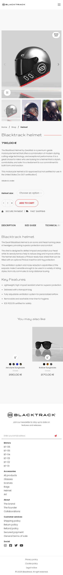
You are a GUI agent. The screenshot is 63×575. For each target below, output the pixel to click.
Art (5, 494)
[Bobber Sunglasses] (47, 344)
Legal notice (31, 567)
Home (5, 127)
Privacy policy (31, 559)
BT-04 (7, 454)
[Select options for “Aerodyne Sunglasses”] (15, 357)
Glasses (15, 371)
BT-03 (7, 458)
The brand (9, 503)
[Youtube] (21, 545)
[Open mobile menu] (59, 5)
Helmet (24, 127)
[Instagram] (5, 545)
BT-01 (6, 465)
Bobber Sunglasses (47, 368)
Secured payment (14, 532)
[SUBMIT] (55, 436)
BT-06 (7, 446)
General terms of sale (16, 536)
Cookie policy (31, 563)
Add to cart (26, 202)
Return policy (11, 524)
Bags (6, 486)
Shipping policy (12, 520)
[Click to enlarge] (7, 92)
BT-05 (7, 450)
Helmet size (7, 193)
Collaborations (12, 511)
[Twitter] (16, 545)
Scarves (8, 482)
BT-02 (7, 462)
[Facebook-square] (10, 545)
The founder (10, 507)
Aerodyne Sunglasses (15, 368)
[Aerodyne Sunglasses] (15, 344)
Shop (14, 127)
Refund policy (11, 528)
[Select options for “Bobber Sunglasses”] (47, 357)
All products (10, 475)
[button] (5, 64)
